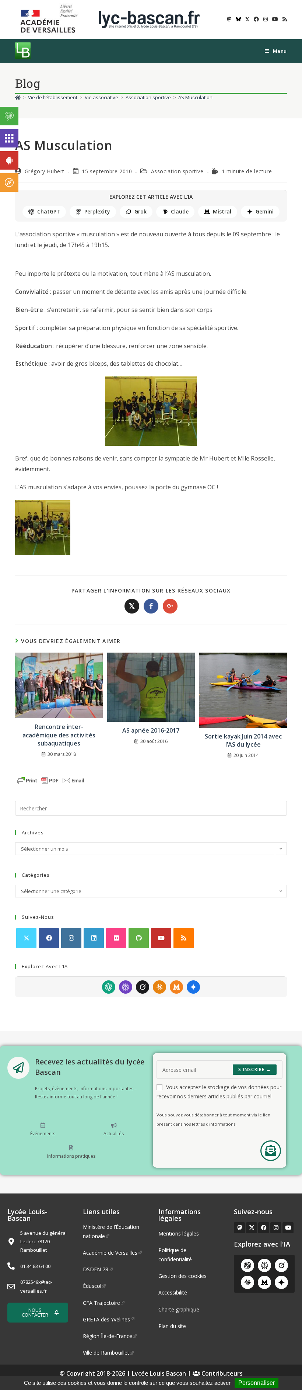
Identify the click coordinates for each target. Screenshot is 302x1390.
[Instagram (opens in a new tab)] (265, 19)
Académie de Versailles (110, 1252)
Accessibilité (172, 1292)
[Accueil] (18, 97)
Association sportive (177, 171)
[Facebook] (49, 938)
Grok (140, 211)
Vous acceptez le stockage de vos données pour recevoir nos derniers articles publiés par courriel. (219, 1092)
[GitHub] (139, 938)
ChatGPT (48, 211)
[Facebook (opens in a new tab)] (256, 19)
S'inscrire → (254, 1069)
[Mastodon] (239, 1227)
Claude (180, 211)
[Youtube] (161, 938)
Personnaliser (256, 1383)
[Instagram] (71, 938)
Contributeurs (221, 1373)
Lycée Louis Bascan (159, 1373)
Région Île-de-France (107, 1335)
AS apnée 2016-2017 (150, 730)
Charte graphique (178, 1309)
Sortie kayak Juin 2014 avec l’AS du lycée (243, 740)
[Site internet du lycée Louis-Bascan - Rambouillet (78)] (149, 19)
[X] (26, 938)
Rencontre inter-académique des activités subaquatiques (58, 735)
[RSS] (183, 938)
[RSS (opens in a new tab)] (283, 19)
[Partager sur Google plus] (170, 606)
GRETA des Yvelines (106, 1319)
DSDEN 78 (95, 1269)
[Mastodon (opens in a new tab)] (229, 19)
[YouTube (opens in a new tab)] (275, 19)
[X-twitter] (251, 1227)
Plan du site (172, 1326)
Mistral (222, 211)
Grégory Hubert (44, 171)
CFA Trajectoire (101, 1302)
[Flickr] (116, 938)
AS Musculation (195, 97)
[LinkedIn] (94, 938)
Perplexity (97, 211)
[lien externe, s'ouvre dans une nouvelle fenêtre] (50, 19)
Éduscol (92, 1285)
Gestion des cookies (182, 1275)
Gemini (265, 211)
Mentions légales (178, 1233)
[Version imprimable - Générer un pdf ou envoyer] (51, 780)
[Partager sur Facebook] (151, 606)
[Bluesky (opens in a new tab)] (238, 19)
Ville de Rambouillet (106, 1352)
